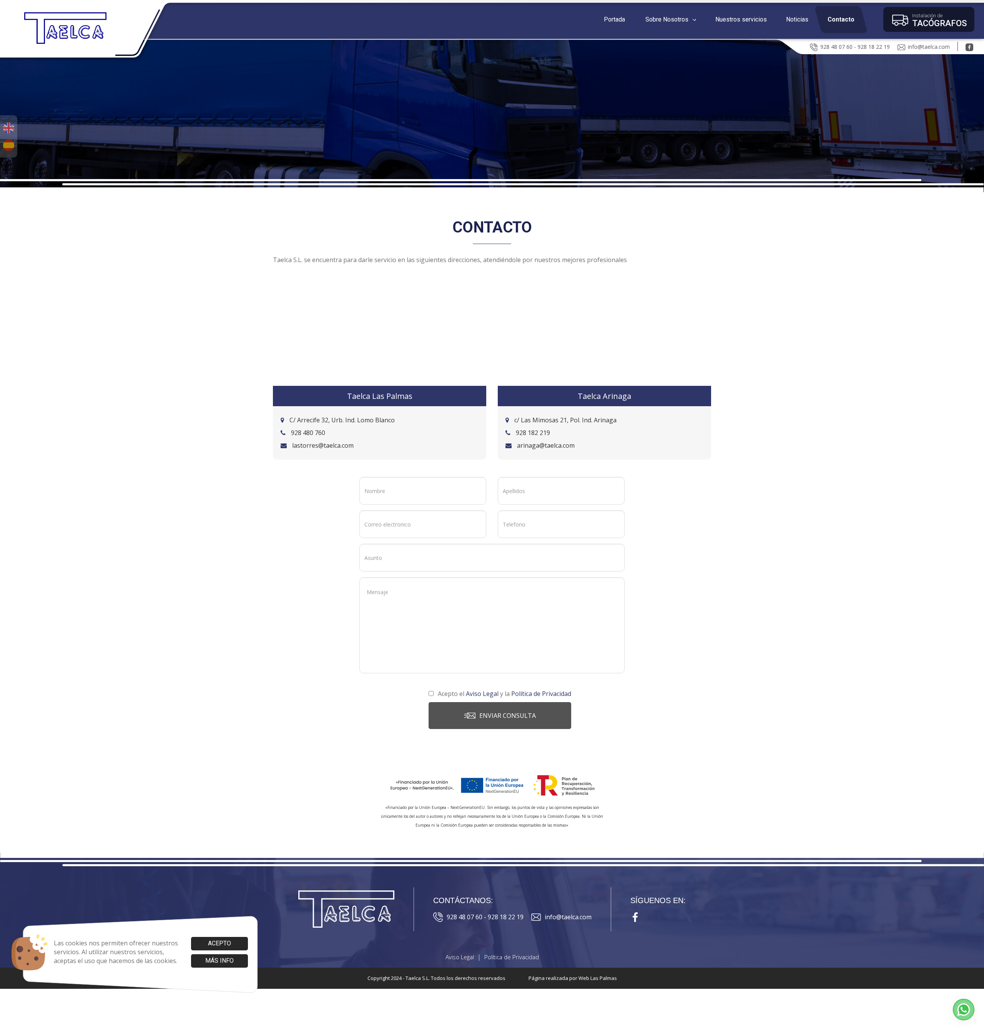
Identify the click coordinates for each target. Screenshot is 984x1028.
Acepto (219, 943)
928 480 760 (307, 432)
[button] (670, 19)
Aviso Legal (459, 957)
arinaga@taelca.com (545, 445)
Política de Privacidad (511, 957)
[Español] (8, 145)
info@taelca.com (929, 46)
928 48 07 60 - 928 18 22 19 (855, 46)
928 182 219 (532, 432)
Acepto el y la (503, 693)
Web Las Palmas (597, 978)
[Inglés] (8, 128)
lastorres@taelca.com (322, 445)
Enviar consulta (507, 715)
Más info (219, 960)
